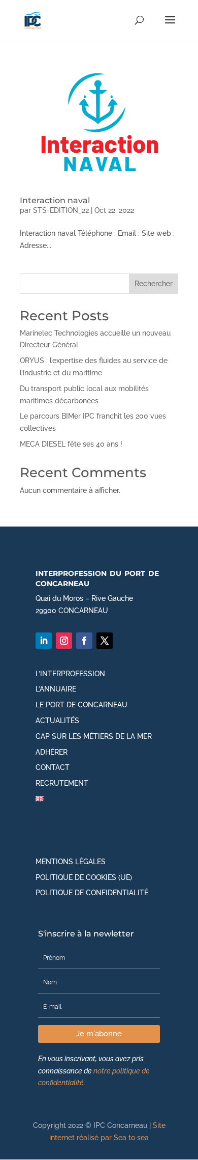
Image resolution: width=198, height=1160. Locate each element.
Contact (53, 767)
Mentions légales (71, 862)
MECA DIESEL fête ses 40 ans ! (71, 444)
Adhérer (52, 752)
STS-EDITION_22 (61, 210)
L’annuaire (56, 689)
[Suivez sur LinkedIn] (44, 640)
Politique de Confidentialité (92, 893)
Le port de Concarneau (81, 705)
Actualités (57, 720)
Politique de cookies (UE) (84, 877)
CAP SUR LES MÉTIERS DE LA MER (94, 736)
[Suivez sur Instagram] (64, 640)
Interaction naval (55, 200)
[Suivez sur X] (104, 640)
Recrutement (62, 783)
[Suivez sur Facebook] (84, 640)
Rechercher (154, 284)
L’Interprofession (70, 674)
